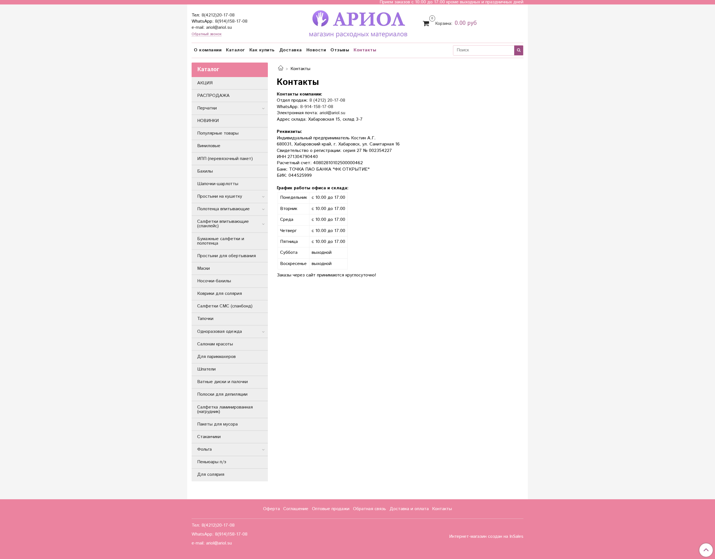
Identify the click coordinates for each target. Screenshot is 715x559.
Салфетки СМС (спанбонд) (224, 306)
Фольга (204, 449)
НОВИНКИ (208, 121)
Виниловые (208, 146)
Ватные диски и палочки (222, 382)
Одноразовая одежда (219, 331)
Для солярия (210, 474)
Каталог (235, 50)
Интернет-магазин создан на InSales (486, 536)
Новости (316, 50)
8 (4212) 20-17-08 (327, 100)
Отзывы (339, 50)
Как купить (262, 50)
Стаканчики (209, 437)
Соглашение (295, 509)
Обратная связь (369, 509)
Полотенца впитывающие (223, 209)
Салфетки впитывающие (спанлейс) (223, 223)
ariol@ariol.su (332, 113)
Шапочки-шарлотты (217, 184)
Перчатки (207, 108)
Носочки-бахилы (214, 281)
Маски (203, 268)
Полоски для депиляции (222, 394)
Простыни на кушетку (219, 196)
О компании (207, 50)
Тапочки (205, 319)
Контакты (365, 50)
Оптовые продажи (330, 509)
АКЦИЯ (205, 83)
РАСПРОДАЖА (213, 95)
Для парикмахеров (216, 356)
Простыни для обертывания (226, 256)
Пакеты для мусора (217, 424)
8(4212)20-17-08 (218, 15)
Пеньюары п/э (211, 462)
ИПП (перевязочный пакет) (225, 159)
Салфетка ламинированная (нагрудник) (225, 409)
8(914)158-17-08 (231, 21)
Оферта (271, 509)
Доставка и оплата (409, 509)
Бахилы (205, 171)
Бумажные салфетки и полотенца (220, 241)
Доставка (290, 50)
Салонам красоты (215, 344)
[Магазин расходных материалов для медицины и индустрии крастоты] (357, 23)
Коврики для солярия (219, 293)
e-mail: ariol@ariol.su (212, 27)
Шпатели (206, 369)
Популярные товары (218, 133)
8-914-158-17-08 (316, 107)
